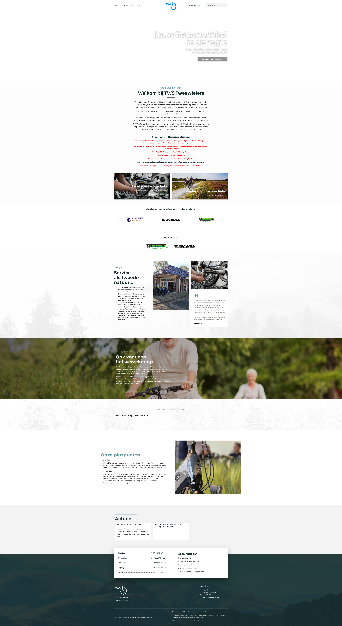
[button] (118, 221)
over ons (136, 5)
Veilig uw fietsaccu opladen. (130, 524)
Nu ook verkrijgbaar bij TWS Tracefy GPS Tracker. (168, 525)
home (116, 5)
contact (125, 5)
